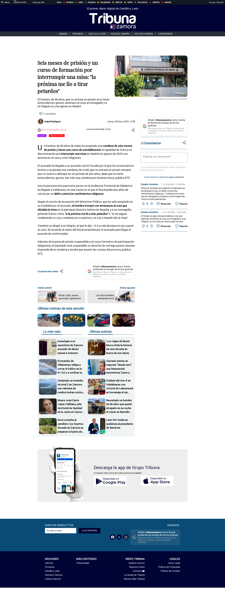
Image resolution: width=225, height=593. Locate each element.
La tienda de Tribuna (134, 575)
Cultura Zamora (143, 33)
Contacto (137, 571)
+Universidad (165, 33)
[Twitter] (119, 537)
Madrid (168, 2)
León (81, 2)
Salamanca (105, 2)
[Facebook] (112, 537)
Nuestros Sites (137, 567)
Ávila (59, 2)
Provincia (77, 33)
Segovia (118, 2)
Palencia (92, 2)
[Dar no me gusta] (151, 203)
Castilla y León (97, 33)
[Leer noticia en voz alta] (39, 130)
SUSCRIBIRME (89, 530)
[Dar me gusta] (143, 203)
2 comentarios (49, 114)
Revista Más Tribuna (134, 579)
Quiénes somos (137, 563)
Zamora (156, 2)
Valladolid (142, 2)
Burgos (70, 2)
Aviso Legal (174, 563)
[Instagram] (125, 537)
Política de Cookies (170, 571)
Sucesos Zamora (120, 33)
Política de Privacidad (169, 567)
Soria (129, 2)
